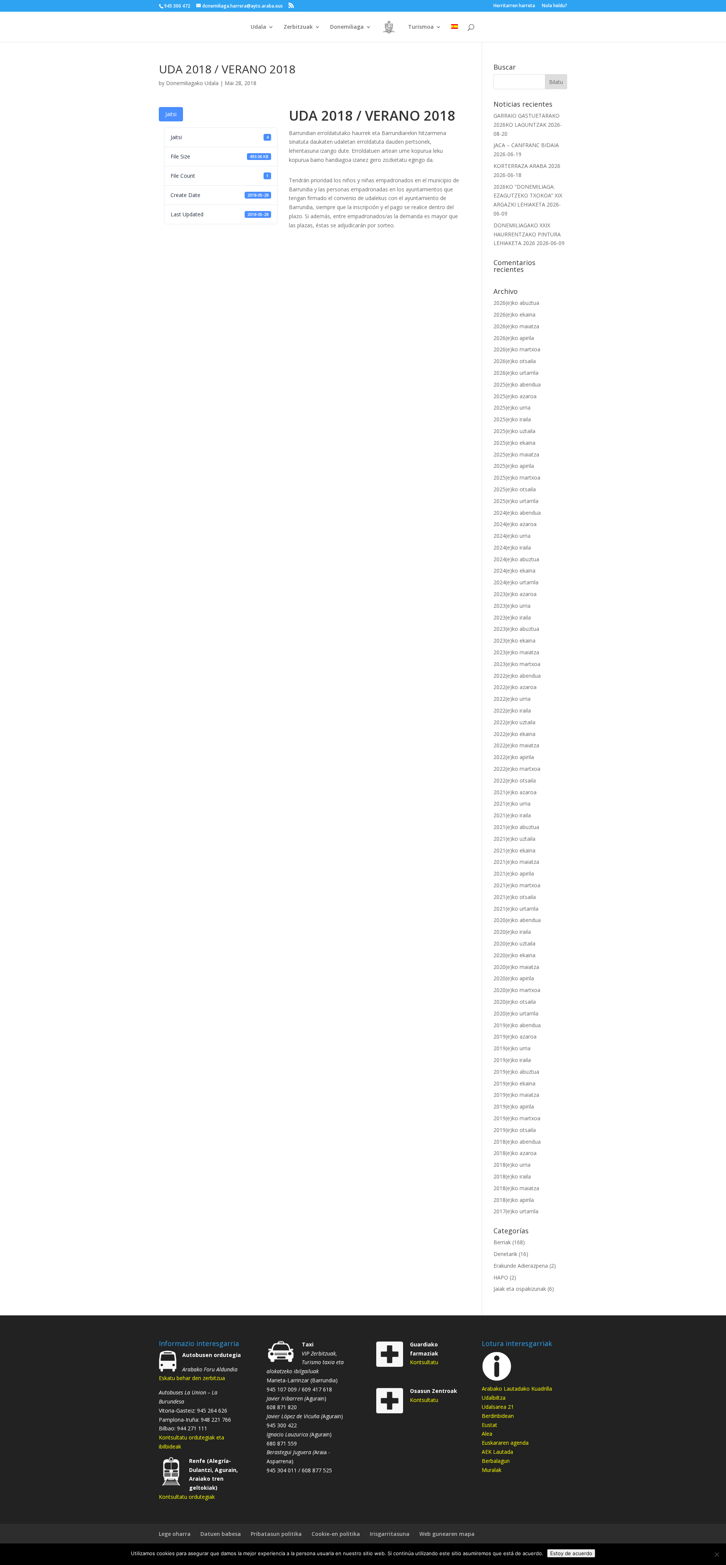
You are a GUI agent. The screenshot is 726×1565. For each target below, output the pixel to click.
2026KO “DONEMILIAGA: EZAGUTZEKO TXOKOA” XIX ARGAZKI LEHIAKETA (527, 195)
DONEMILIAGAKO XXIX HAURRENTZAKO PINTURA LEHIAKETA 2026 (527, 234)
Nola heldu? (554, 6)
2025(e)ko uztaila (514, 431)
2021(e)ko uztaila (514, 838)
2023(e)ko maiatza (516, 652)
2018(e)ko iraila (512, 1176)
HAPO (500, 1277)
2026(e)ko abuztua (516, 302)
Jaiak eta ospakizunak (519, 1288)
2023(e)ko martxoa (516, 664)
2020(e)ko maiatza (516, 966)
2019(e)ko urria (512, 1048)
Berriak (502, 1242)
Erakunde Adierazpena (520, 1265)
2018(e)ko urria (512, 1164)
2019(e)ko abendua (517, 1025)
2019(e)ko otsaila (514, 1129)
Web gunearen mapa (447, 1533)
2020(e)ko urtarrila (515, 1013)
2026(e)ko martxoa (516, 349)
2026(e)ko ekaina (514, 314)
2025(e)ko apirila (513, 465)
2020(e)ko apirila (513, 978)
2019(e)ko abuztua (516, 1071)
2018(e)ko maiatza (516, 1188)
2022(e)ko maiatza (516, 745)
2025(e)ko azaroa (515, 396)
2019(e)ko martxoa (516, 1118)
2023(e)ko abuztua (516, 628)
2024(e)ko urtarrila (515, 582)
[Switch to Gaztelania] (454, 33)
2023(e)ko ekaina (514, 640)
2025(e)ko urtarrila (515, 501)
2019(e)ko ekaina (514, 1083)
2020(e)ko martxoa (516, 990)
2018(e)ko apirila (513, 1199)
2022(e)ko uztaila (514, 722)
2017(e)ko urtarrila (515, 1211)
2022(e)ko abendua (517, 675)
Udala (258, 27)
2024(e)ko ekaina (514, 570)
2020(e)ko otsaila (514, 1001)
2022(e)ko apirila (513, 757)
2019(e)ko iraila (512, 1060)
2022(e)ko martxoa (516, 768)
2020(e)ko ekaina (514, 955)
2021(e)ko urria (512, 803)
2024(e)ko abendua (517, 512)
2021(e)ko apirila (513, 873)
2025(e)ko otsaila (514, 489)
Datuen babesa (220, 1533)
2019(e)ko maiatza (516, 1094)
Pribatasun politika (276, 1533)
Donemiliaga (347, 27)
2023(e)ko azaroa (515, 594)
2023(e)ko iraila (512, 617)
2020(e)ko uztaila (514, 943)
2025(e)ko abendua (517, 384)
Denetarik (505, 1254)
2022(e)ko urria (512, 698)
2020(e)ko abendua (517, 920)
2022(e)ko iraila (512, 710)
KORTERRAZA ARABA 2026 (526, 165)
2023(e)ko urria (512, 605)
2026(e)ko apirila (513, 338)
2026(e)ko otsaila (514, 361)
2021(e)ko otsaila (514, 896)
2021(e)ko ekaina (514, 850)
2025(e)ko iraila (512, 419)
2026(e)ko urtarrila (515, 372)
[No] (716, 1554)
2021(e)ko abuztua (516, 827)
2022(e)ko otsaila (514, 780)
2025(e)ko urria (512, 407)
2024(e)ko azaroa (515, 524)
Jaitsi (171, 114)
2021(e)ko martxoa (516, 885)
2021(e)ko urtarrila (515, 908)
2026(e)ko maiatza (516, 326)
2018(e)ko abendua (517, 1141)
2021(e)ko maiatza (516, 861)
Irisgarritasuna (390, 1533)
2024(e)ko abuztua (516, 559)
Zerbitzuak (298, 27)
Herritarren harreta (514, 6)
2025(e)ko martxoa (516, 477)
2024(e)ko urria (512, 535)
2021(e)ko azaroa (515, 792)
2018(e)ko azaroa (515, 1153)
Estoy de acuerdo (571, 1553)
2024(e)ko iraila (512, 547)
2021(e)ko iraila (512, 815)
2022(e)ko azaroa (515, 687)
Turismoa (421, 27)
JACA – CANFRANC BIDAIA (526, 145)
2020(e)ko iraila (512, 931)
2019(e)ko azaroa (515, 1036)
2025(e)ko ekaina (514, 442)
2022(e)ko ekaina (514, 733)
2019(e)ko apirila (513, 1106)
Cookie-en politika (336, 1533)
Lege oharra (175, 1533)
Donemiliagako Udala (192, 83)
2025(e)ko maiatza (516, 454)
